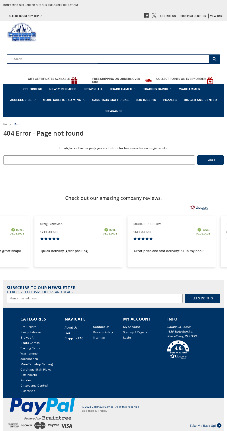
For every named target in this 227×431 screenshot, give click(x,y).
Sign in (185, 16)
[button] (187, 350)
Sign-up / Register (136, 332)
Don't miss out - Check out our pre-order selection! (40, 5)
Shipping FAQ (74, 338)
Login (127, 337)
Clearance (114, 111)
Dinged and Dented (200, 100)
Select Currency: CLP (24, 16)
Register (200, 16)
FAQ (67, 333)
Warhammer (189, 89)
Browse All (93, 89)
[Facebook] (146, 15)
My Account (131, 327)
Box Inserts (146, 100)
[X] (154, 15)
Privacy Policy (103, 332)
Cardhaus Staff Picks (110, 100)
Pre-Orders (32, 89)
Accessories (20, 100)
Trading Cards (155, 89)
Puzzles (170, 100)
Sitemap (99, 337)
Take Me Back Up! (203, 425)
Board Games (121, 89)
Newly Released (62, 89)
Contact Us (168, 16)
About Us (71, 327)
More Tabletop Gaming (62, 100)
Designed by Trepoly (94, 411)
